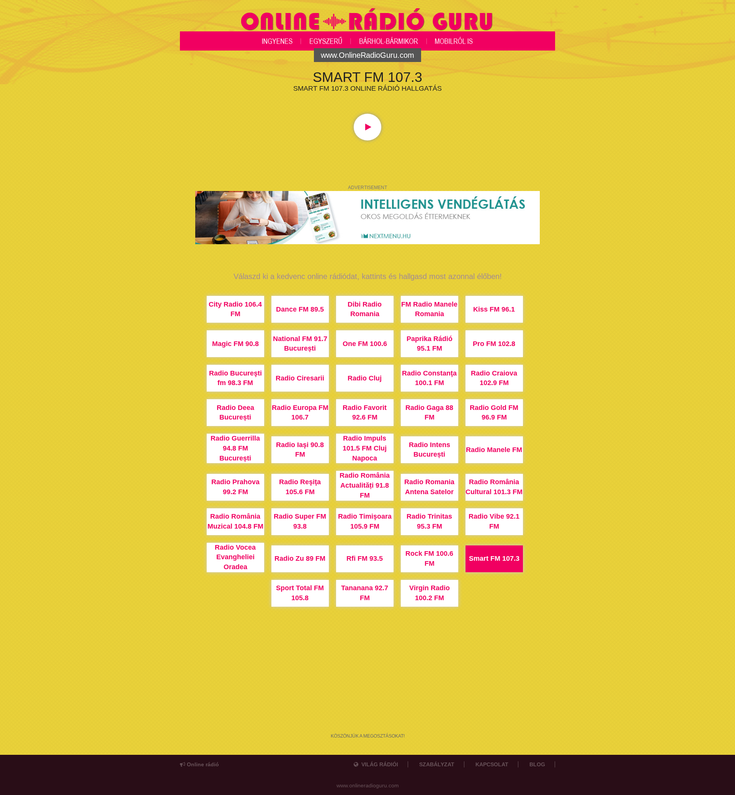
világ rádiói (378, 764)
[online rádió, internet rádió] (367, 21)
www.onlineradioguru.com (367, 785)
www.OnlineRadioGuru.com (367, 55)
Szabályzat (436, 764)
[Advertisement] (367, 693)
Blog (537, 764)
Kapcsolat (491, 764)
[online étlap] (367, 217)
